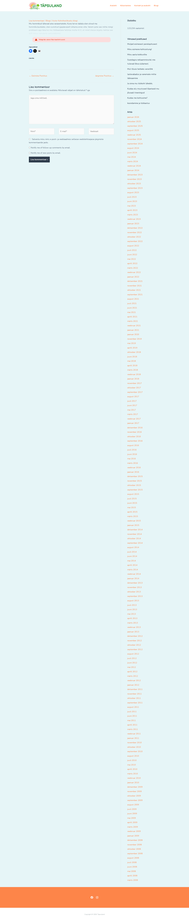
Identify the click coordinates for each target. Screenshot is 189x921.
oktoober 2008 (134, 849)
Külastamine (125, 5)
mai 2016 (131, 458)
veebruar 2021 (134, 325)
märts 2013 (132, 623)
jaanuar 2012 (133, 685)
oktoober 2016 (134, 436)
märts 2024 (132, 161)
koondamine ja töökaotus (138, 103)
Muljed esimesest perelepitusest (142, 44)
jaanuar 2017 (133, 423)
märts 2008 (132, 880)
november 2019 (134, 339)
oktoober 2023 (134, 183)
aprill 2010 (132, 769)
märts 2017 (132, 414)
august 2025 (133, 130)
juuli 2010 (132, 760)
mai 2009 (131, 818)
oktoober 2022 (134, 237)
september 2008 (135, 853)
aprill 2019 (132, 347)
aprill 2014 (132, 565)
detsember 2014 (135, 529)
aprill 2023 (132, 210)
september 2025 (135, 126)
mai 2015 (131, 507)
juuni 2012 (132, 662)
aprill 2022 (132, 263)
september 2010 (135, 751)
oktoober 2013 (134, 591)
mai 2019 (131, 343)
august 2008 (133, 858)
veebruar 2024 (134, 166)
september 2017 (135, 392)
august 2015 (133, 494)
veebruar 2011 (134, 733)
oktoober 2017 (134, 387)
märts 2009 (132, 827)
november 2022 (134, 232)
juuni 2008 (132, 866)
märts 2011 (132, 729)
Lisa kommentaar (36, 20)
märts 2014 (132, 569)
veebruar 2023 (134, 219)
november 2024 (134, 139)
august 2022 (133, 245)
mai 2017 (131, 410)
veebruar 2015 (134, 520)
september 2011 (135, 702)
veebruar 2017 (134, 418)
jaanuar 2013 (133, 631)
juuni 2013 (132, 609)
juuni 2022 (132, 254)
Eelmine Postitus (38, 75)
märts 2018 (132, 370)
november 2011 (134, 694)
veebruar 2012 (134, 680)
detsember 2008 (135, 840)
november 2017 (134, 383)
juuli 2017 (132, 401)
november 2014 (134, 534)
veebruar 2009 (134, 831)
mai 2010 (131, 764)
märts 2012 (132, 676)
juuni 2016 (132, 454)
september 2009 (135, 800)
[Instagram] (97, 897)
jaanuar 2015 (133, 525)
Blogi (156, 5)
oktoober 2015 (134, 485)
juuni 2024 (132, 152)
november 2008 (134, 844)
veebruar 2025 (134, 135)
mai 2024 (131, 157)
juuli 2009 (132, 809)
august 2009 (133, 804)
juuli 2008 (132, 862)
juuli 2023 (132, 197)
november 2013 (134, 587)
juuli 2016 (132, 449)
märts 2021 (132, 321)
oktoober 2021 (134, 290)
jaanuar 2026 (133, 117)
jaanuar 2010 (133, 782)
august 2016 (133, 445)
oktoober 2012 (134, 645)
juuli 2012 (132, 658)
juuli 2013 (132, 605)
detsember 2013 (135, 583)
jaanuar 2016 (133, 472)
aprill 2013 (132, 618)
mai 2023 (131, 206)
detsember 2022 (135, 228)
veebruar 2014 (134, 574)
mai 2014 (131, 560)
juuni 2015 (132, 503)
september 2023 (135, 188)
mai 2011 (131, 720)
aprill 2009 (132, 822)
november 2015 (134, 481)
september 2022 (135, 241)
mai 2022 (131, 259)
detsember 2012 (135, 636)
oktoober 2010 (134, 747)
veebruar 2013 (134, 627)
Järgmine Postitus (104, 75)
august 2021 (133, 299)
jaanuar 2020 (133, 334)
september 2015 (135, 489)
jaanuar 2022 (133, 276)
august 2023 (133, 192)
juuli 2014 (132, 552)
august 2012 (133, 654)
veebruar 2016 (134, 467)
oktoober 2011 (134, 698)
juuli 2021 (132, 303)
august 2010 (133, 756)
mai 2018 (131, 361)
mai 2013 (131, 614)
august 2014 (133, 547)
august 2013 (133, 600)
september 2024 (135, 143)
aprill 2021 (132, 316)
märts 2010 (132, 773)
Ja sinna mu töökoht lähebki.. (140, 83)
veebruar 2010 (134, 778)
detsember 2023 (135, 174)
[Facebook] (92, 897)
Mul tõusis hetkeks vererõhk (140, 69)
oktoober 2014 (134, 538)
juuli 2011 (132, 711)
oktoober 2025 (134, 121)
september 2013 (135, 596)
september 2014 (135, 543)
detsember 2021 (135, 281)
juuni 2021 (132, 307)
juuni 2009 (132, 813)
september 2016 (135, 441)
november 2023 (134, 179)
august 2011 (133, 707)
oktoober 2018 (134, 352)
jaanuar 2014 (133, 578)
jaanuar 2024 (133, 170)
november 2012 (134, 640)
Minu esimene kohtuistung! (139, 49)
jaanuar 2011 (133, 738)
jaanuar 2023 (133, 223)
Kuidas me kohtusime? (137, 98)
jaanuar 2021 (133, 330)
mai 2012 (131, 667)
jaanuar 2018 (133, 378)
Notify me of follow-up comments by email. (50, 147)
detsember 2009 (135, 787)
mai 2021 (131, 312)
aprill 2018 (132, 365)
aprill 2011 (132, 725)
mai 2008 (131, 871)
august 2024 (133, 148)
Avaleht (113, 5)
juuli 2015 (132, 498)
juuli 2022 (132, 250)
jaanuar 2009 (133, 835)
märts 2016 (132, 463)
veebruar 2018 (134, 374)
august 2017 (133, 396)
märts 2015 (132, 516)
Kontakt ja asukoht (142, 5)
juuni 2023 (132, 201)
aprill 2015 (132, 512)
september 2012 (135, 649)
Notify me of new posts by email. (45, 153)
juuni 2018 (132, 356)
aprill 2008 (132, 875)
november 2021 (134, 285)
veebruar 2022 (134, 272)
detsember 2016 (135, 427)
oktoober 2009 (134, 795)
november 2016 (134, 432)
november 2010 (134, 742)
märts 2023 (132, 214)
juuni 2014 (132, 556)
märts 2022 (132, 268)
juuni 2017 (132, 405)
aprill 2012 (132, 671)
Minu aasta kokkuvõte (137, 54)
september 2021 (135, 294)
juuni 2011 (132, 716)
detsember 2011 (135, 689)
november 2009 (134, 791)
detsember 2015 (135, 476)
